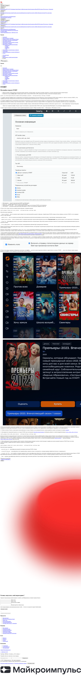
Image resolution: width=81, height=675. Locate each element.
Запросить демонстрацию (5, 613)
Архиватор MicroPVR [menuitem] (34, 9)
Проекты (6, 29)
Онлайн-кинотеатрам (17, 26)
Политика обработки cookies (20, 663)
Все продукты (3, 24)
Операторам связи (9, 26)
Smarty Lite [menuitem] (20, 9)
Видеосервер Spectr (26, 24)
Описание (5, 37)
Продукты (2, 23)
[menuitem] (2, 5)
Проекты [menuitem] (6, 16)
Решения (2, 10)
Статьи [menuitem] (9, 16)
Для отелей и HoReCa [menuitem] (33, 12)
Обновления (12, 29)
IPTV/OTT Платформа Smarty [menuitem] (12, 9)
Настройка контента (7, 41)
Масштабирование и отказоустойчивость (11, 52)
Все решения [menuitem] (3, 12)
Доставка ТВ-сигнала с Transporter (46, 24)
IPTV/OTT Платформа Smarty (12, 24)
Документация (3, 17)
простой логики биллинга (39, 432)
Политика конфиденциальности (6, 663)
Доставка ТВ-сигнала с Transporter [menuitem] (46, 9)
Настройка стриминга (7, 43)
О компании (8, 17)
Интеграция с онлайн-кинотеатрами (10, 44)
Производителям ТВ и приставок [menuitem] (45, 12)
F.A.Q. (4, 53)
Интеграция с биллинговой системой (10, 42)
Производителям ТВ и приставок (45, 26)
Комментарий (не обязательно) (17, 604)
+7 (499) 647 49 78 (14, 32)
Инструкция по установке (8, 38)
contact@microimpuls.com (5, 32)
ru (1, 4)
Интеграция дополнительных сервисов (11, 49)
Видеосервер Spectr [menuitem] (26, 9)
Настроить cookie (4, 609)
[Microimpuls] (6, 2)
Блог (2, 14)
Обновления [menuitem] (12, 16)
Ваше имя (13, 599)
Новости (2, 29)
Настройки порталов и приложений (10, 40)
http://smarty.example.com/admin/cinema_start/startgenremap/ (30, 233)
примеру (67, 430)
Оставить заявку (3, 31)
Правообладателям (25, 26)
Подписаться (25, 658)
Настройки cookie (31, 663)
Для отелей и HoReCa (33, 26)
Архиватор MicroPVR (34, 24)
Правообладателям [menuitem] (25, 12)
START (6, 46)
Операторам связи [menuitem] (9, 12)
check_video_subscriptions (72, 432)
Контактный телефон (15, 602)
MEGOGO (7, 45)
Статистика (5, 51)
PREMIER (7, 47)
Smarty (4, 56)
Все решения (3, 26)
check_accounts (58, 438)
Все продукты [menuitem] (3, 9)
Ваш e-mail (13, 601)
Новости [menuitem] (2, 16)
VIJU (6, 48)
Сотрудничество (14, 30)
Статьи (9, 29)
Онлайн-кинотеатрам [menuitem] (17, 12)
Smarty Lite (20, 24)
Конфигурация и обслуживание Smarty (11, 39)
